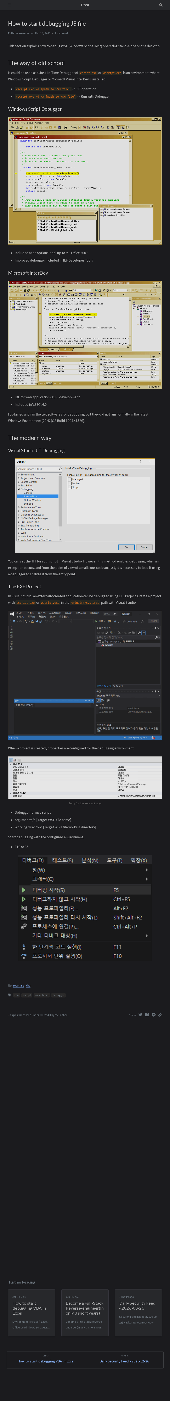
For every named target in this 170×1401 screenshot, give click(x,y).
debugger (58, 995)
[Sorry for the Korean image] (85, 777)
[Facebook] (148, 1014)
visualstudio (42, 995)
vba (28, 985)
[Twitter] (141, 1014)
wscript (27, 995)
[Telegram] (154, 1014)
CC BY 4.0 (45, 1015)
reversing (18, 985)
